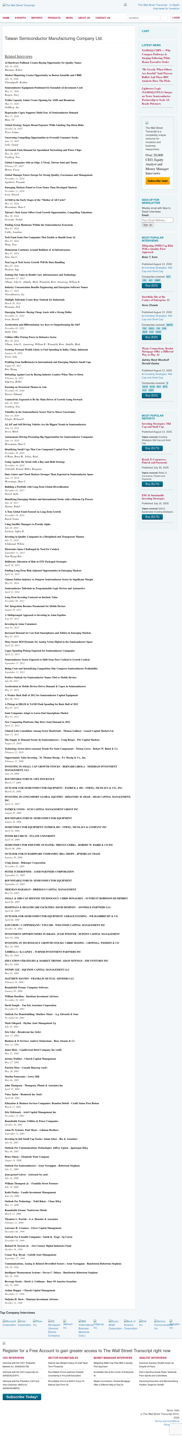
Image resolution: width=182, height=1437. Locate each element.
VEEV (151, 390)
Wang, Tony (11, 244)
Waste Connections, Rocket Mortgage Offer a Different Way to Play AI (157, 351)
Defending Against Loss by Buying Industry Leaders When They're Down (44, 374)
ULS (144, 390)
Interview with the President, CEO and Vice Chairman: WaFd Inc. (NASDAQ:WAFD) (21, 1384)
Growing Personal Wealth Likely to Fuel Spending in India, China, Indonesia (46, 349)
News (69, 17)
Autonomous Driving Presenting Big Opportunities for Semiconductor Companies (49, 437)
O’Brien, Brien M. (14, 456)
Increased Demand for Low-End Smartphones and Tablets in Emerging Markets (48, 633)
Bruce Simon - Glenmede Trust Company (27, 1157)
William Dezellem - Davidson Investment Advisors (31, 996)
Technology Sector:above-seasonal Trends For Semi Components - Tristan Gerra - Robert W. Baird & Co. (61, 748)
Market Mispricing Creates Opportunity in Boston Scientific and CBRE (43, 75)
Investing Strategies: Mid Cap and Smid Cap (156, 425)
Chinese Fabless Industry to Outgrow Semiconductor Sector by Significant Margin (49, 579)
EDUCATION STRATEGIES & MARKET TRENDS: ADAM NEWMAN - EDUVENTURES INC (56, 961)
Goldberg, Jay (12, 107)
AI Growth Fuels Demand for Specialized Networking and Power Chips (43, 150)
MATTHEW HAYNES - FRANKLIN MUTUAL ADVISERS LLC (39, 978)
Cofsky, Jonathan (13, 232)
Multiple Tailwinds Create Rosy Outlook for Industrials (35, 299)
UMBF (157, 280)
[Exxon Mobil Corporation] (115, 1324)
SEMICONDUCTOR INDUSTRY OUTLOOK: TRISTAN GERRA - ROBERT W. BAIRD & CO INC (59, 845)
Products (54, 17)
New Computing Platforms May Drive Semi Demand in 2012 (37, 722)
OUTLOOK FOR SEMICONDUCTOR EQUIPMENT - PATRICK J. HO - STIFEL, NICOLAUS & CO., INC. (64, 788)
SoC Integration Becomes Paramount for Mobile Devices (35, 606)
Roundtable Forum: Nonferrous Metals (26, 1210)
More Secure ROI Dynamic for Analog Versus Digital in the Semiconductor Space (49, 642)
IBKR (145, 332)
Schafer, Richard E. (15, 419)
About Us (84, 17)
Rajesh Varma (12, 518)
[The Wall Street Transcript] (19, 5)
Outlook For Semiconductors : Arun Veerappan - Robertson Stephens (42, 1165)
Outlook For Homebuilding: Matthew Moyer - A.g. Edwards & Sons (41, 1014)
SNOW (170, 324)
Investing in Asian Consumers (21, 624)
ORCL (151, 328)
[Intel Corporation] (24, 1322)
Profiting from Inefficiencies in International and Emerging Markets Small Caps (48, 362)
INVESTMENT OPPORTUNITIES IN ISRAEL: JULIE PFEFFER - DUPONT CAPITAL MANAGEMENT (62, 934)
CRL (145, 280)
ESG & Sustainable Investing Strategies (153, 496)
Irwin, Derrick (12, 194)
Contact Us (102, 17)
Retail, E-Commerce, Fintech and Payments (154, 461)
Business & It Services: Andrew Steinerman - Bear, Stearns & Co (40, 1041)
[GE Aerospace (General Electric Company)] (54, 1328)
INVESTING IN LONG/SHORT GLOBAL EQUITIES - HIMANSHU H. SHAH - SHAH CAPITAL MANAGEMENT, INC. (68, 798)
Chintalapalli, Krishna (16, 82)
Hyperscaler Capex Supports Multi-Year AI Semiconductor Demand (41, 112)
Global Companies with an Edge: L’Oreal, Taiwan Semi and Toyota (41, 162)
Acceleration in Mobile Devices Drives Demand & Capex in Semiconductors (45, 686)
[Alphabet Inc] (175, 1324)
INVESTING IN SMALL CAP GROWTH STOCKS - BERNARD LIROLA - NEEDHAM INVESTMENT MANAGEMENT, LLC (61, 768)
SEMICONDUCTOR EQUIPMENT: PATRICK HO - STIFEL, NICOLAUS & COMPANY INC (56, 827)
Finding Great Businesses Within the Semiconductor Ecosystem (39, 225)
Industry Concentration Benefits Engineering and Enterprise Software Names (46, 287)
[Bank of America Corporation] (130, 1324)
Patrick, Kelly (11, 494)
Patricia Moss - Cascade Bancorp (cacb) (26, 1067)
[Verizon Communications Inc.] (163, 1324)
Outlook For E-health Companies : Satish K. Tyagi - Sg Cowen (38, 1237)
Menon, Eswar (12, 169)
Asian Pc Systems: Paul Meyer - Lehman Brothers (31, 1130)
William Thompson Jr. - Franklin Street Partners (31, 1183)
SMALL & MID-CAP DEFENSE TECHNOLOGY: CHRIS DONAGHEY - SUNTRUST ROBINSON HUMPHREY (66, 898)
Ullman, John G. (13, 281)
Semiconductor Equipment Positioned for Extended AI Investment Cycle (44, 87)
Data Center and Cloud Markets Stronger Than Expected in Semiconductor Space (49, 474)
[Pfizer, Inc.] (38, 1322)
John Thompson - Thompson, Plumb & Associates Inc (34, 1085)
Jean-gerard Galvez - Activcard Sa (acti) (26, 1174)
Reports (36, 17)
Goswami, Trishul (13, 219)
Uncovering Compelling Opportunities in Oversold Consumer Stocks (41, 137)
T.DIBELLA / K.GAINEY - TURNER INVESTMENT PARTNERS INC (43, 952)
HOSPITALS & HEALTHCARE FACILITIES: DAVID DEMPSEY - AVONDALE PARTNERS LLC (58, 907)
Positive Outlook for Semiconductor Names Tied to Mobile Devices (40, 677)
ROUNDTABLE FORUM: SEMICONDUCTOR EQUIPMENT (38, 818)
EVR (151, 332)
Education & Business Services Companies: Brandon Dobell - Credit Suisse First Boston (52, 1103)
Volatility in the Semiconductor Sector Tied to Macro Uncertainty (40, 412)
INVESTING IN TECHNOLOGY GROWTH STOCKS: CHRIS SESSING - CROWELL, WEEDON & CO (62, 943)
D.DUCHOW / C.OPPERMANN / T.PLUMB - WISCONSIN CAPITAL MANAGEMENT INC (55, 925)
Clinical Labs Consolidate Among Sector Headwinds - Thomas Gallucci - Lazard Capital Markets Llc (59, 731)
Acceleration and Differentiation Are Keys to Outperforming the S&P (42, 324)
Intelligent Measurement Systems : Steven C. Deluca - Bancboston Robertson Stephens (51, 1272)
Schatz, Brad (31, 456)
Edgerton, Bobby (13, 381)
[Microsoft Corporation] (9, 1322)
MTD (165, 386)
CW (158, 328)
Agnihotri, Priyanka (15, 182)
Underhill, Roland (14, 469)
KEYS (145, 386)
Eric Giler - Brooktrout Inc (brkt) (23, 1032)
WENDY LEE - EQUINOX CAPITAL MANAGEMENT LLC (37, 969)
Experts (20, 17)
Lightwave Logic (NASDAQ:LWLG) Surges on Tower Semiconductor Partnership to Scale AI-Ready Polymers (157, 96)
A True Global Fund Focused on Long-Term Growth (33, 512)
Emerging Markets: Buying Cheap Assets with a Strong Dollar (38, 312)
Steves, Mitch (11, 431)
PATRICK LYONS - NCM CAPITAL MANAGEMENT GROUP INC (41, 809)
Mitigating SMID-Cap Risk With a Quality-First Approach (157, 249)
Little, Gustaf (11, 144)
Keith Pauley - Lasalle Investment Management (30, 1192)
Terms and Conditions (167, 1421)
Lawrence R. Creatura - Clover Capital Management (33, 1228)
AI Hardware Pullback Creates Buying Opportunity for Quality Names (43, 63)
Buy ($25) (151, 285)
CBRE (158, 332)
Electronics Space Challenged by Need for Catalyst (32, 549)
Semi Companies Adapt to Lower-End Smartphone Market (36, 713)
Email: (145, 215)
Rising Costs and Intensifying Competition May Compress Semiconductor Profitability (51, 668)
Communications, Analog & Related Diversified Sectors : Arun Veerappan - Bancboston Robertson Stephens (63, 1263)
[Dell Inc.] (144, 1322)
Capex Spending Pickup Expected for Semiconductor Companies (40, 650)
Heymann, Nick (12, 306)
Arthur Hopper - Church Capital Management (30, 1290)
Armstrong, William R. (68, 281)
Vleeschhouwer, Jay (14, 294)
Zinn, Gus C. (11, 257)
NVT (168, 276)
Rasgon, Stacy (12, 94)
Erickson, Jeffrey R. (14, 531)
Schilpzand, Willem (14, 543)
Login (176, 17)
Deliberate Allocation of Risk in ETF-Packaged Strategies (36, 561)
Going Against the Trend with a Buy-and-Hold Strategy (35, 462)
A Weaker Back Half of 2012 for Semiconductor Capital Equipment (41, 695)
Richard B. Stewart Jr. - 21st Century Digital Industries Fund (38, 1246)
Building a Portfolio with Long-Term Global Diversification (37, 487)
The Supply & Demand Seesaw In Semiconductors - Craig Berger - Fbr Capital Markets (52, 740)
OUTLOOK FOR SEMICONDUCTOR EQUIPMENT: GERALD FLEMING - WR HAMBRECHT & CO (61, 916)
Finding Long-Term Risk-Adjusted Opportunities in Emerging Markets (43, 570)
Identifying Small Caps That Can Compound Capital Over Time (39, 449)
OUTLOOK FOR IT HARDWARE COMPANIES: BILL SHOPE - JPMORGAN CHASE (52, 854)
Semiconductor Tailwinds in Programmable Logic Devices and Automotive (45, 588)
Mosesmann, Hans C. (15, 207)
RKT (159, 386)
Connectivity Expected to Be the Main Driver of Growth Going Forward (43, 399)
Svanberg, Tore (12, 157)
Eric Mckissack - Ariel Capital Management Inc (30, 1112)
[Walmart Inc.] (68, 1324)
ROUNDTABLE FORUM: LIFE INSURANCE (30, 779)
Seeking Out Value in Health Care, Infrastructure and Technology (40, 275)
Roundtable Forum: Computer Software (26, 987)
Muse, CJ (9, 119)
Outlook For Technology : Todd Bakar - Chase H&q (33, 1201)
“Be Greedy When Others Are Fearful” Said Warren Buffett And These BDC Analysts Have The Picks (157, 75)
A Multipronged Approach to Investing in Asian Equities (35, 615)
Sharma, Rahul (12, 506)
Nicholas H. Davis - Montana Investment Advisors (31, 1299)
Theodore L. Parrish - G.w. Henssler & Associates (31, 1219)
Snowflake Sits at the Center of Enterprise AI (156, 298)
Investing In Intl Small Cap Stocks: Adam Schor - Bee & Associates (41, 1139)
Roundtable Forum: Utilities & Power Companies (31, 1121)
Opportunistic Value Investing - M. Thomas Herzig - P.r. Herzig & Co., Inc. (45, 757)
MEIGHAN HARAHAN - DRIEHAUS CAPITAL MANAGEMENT (40, 889)
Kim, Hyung (11, 369)
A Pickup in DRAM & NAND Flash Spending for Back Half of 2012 (41, 704)
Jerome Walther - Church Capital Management (30, 1059)
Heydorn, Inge (12, 269)
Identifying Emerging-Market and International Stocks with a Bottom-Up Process (49, 499)
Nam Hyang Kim (13, 556)
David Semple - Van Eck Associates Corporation (30, 1005)
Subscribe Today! (22, 1397)
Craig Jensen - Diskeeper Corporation (25, 863)
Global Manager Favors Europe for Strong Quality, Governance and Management (49, 175)
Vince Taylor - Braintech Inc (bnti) (23, 1094)
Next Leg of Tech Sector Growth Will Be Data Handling (35, 262)
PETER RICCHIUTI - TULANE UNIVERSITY (30, 836)
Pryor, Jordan (12, 132)
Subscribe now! (158, 181)
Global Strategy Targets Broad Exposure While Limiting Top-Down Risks (44, 125)
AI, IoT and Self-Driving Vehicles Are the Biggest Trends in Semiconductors (45, 424)
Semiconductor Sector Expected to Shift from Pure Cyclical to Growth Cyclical (47, 659)
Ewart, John (11, 356)
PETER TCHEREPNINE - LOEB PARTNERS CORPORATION (39, 871)
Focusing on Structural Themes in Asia (26, 387)
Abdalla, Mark (30, 281)
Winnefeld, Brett (47, 281)
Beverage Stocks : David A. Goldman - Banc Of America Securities (41, 1281)
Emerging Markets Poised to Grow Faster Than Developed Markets (41, 187)
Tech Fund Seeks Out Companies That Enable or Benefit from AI (40, 237)
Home (6, 17)
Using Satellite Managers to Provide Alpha (27, 524)
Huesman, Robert (13, 69)
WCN (152, 386)
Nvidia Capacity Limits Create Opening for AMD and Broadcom (40, 100)
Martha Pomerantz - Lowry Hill (22, 1076)
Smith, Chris (11, 331)
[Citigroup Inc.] (99, 1324)
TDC (145, 328)
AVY (150, 280)
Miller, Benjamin (33, 469)
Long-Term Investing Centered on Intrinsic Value (31, 597)
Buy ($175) (152, 448)
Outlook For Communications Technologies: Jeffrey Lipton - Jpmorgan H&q (46, 1148)
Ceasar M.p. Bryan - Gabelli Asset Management (30, 1255)
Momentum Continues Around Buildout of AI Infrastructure (37, 250)
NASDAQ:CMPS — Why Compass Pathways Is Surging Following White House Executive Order (156, 56)
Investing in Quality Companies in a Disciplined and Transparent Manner (44, 536)
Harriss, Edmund (13, 394)
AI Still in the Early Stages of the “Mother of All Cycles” (35, 200)
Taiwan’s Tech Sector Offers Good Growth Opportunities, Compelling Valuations (48, 212)
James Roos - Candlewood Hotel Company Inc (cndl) (33, 1050)
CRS (164, 328)
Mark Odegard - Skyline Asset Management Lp (30, 1023)
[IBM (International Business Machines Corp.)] (86, 1328)
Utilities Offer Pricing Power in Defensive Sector (31, 337)
